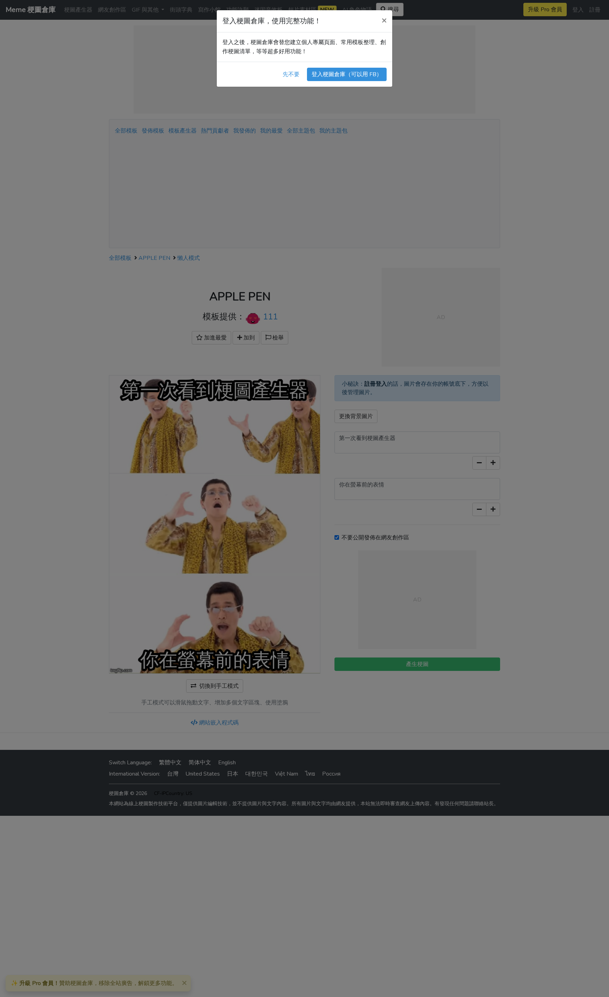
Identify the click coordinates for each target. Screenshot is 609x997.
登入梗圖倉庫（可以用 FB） (347, 74)
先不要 (291, 74)
